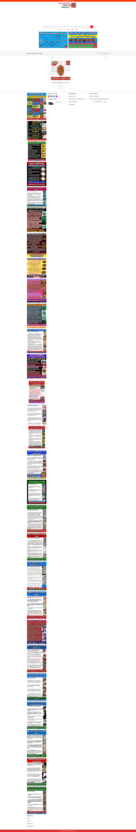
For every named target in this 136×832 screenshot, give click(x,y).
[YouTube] (49, 96)
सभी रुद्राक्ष (60, 81)
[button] (41, 40)
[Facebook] (51, 96)
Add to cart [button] (61, 88)
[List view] (54, 58)
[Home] (95, 53)
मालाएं (76, 29)
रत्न (64, 29)
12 (106, 57)
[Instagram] (56, 96)
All (109, 57)
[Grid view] (52, 58)
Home (60, 29)
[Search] (91, 26)
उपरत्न (68, 29)
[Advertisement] (68, 16)
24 (107, 57)
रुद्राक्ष (72, 29)
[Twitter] (54, 96)
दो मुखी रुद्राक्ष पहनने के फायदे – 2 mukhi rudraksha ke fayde (60, 83)
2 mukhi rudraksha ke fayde (105, 53)
